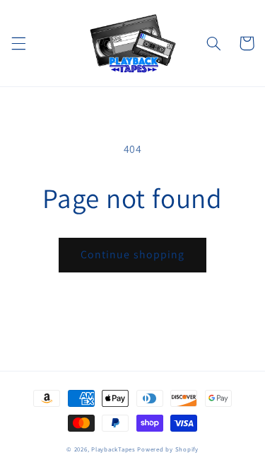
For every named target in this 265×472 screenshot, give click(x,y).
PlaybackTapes (113, 449)
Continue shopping (132, 254)
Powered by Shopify (167, 449)
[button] (18, 43)
